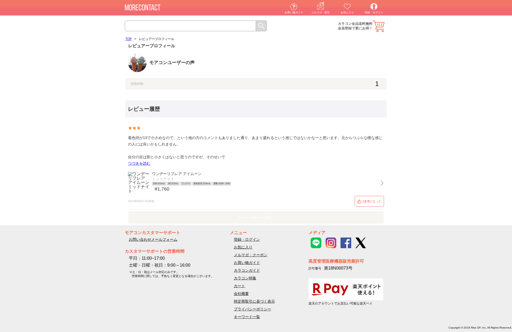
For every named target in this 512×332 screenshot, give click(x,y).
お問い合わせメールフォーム (153, 239)
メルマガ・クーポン (250, 255)
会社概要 (241, 293)
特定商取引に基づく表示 (254, 301)
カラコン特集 (245, 278)
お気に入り (347, 12)
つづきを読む (139, 163)
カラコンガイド (247, 270)
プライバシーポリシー (252, 309)
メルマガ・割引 (320, 12)
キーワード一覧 (247, 317)
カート (379, 26)
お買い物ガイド (294, 12)
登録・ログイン (374, 12)
